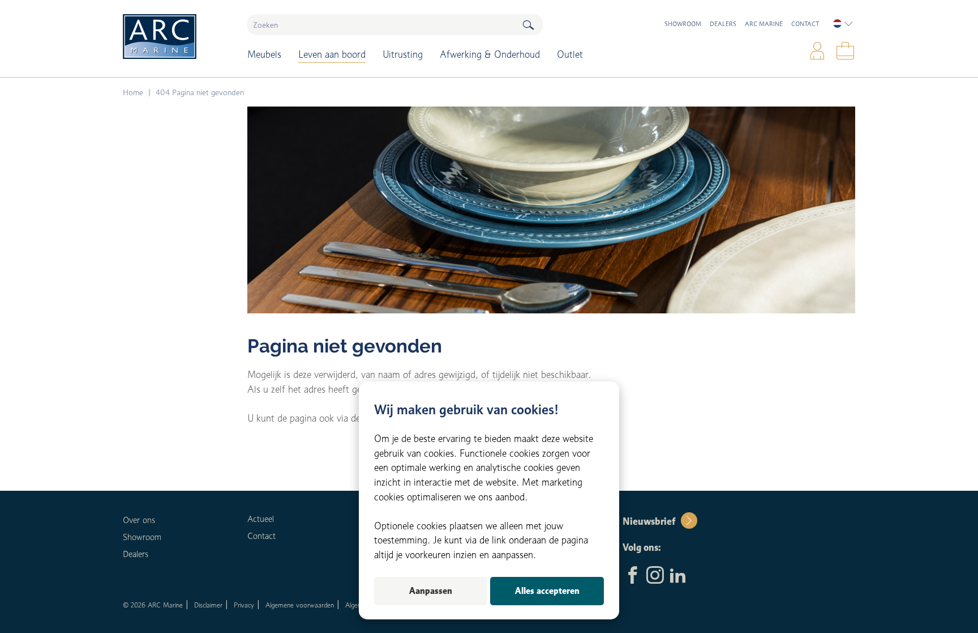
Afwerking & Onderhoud (490, 54)
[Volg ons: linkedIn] (678, 576)
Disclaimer (208, 605)
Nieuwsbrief (649, 521)
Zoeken (528, 24)
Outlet (570, 54)
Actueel (260, 519)
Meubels (264, 54)
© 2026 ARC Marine (153, 605)
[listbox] (843, 24)
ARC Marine (764, 24)
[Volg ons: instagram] (655, 576)
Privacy (244, 605)
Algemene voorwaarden (299, 605)
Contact (805, 24)
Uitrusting (403, 54)
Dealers (723, 24)
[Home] (177, 36)
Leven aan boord (332, 54)
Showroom (682, 24)
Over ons (139, 520)
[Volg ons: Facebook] (632, 576)
